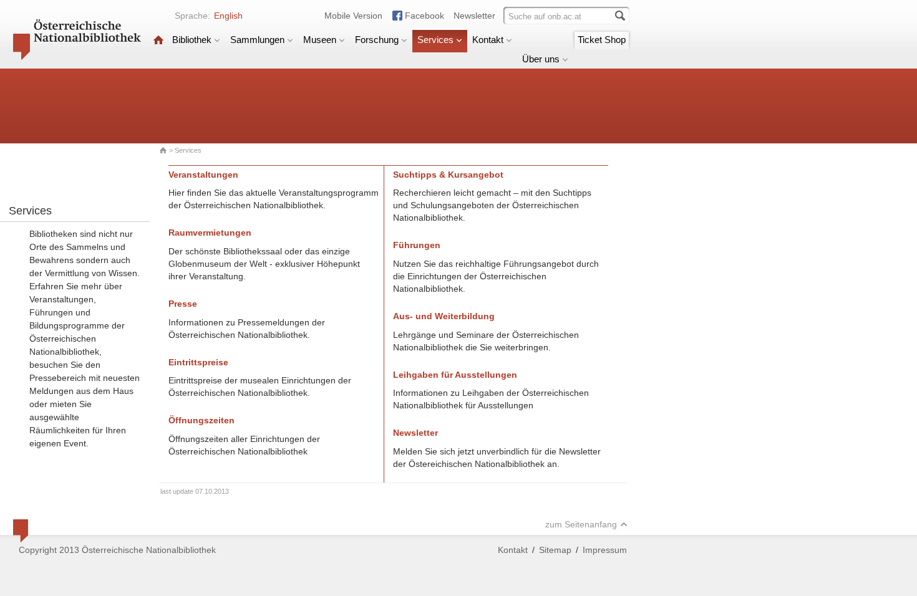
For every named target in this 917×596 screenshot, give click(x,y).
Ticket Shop (602, 39)
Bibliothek (191, 39)
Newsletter (474, 16)
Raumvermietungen (209, 233)
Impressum (605, 550)
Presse (182, 304)
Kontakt (487, 39)
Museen (319, 39)
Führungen (416, 245)
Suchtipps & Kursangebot (448, 175)
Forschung (377, 39)
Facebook (424, 16)
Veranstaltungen (203, 175)
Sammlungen (257, 39)
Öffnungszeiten (201, 420)
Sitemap (555, 550)
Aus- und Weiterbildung (444, 316)
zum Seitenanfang (581, 524)
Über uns (541, 59)
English (228, 16)
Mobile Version (353, 16)
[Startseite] (158, 39)
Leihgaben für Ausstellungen (455, 375)
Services (435, 39)
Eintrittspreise (198, 362)
